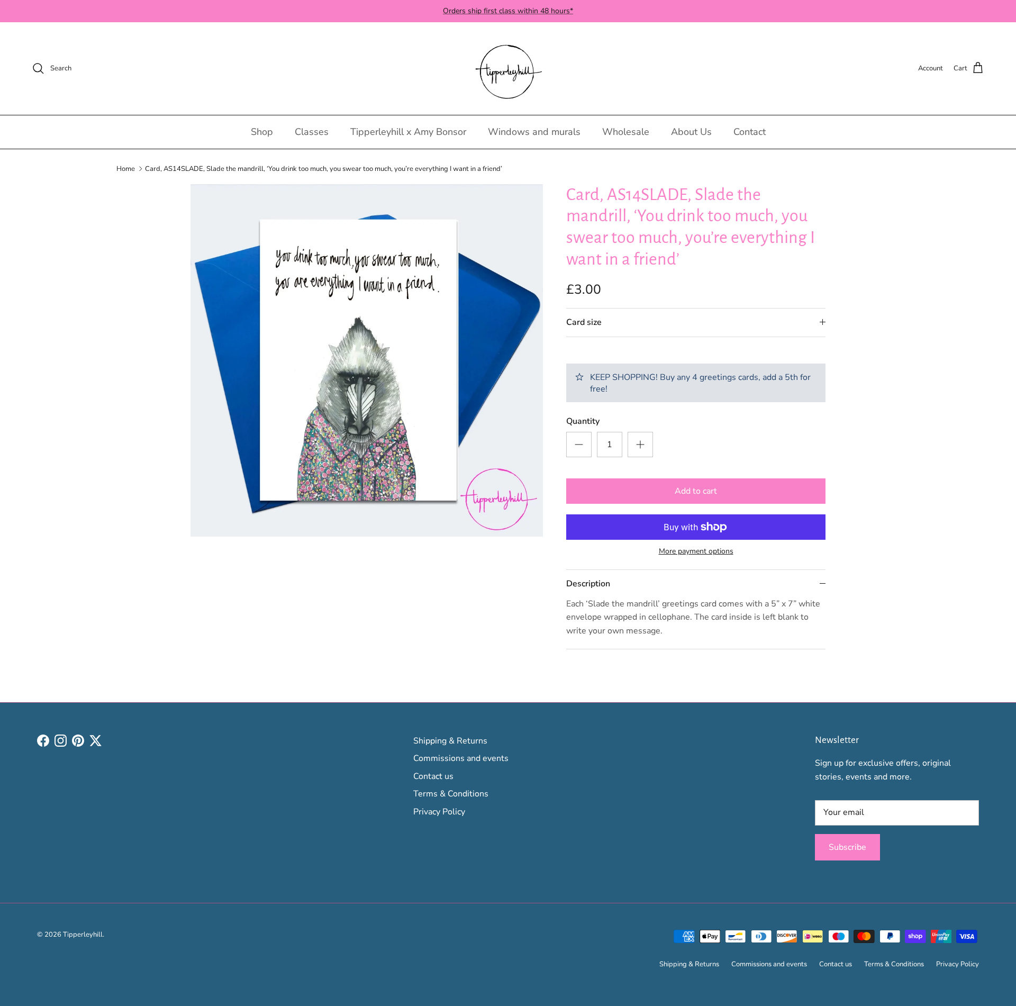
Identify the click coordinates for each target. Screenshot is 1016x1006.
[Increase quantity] (640, 444)
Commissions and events (461, 758)
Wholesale (625, 131)
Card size (584, 322)
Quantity (583, 421)
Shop (262, 131)
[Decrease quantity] (579, 444)
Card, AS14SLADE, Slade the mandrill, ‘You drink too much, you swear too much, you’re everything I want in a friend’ (323, 168)
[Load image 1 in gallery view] (366, 360)
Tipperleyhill (83, 934)
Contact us (433, 776)
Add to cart (696, 491)
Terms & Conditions (450, 794)
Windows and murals (534, 131)
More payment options (696, 551)
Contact (749, 131)
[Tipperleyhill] (508, 68)
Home (125, 168)
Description (588, 584)
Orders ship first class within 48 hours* (508, 11)
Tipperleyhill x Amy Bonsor (408, 131)
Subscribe (847, 847)
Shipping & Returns (450, 741)
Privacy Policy (439, 812)
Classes (312, 131)
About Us (691, 131)
